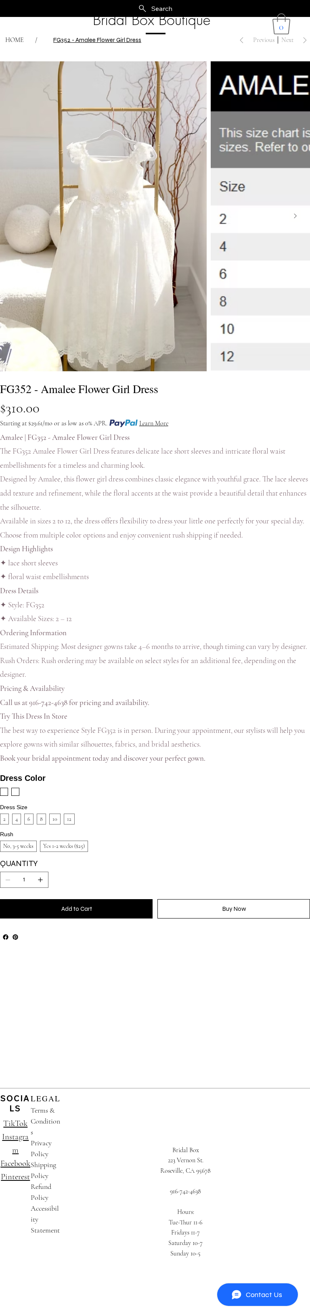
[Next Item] (295, 216)
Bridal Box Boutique (151, 19)
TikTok (15, 1123)
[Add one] (40, 880)
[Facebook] (6, 937)
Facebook (15, 1163)
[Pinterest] (15, 937)
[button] (281, 23)
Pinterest (15, 1177)
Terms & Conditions (45, 1121)
